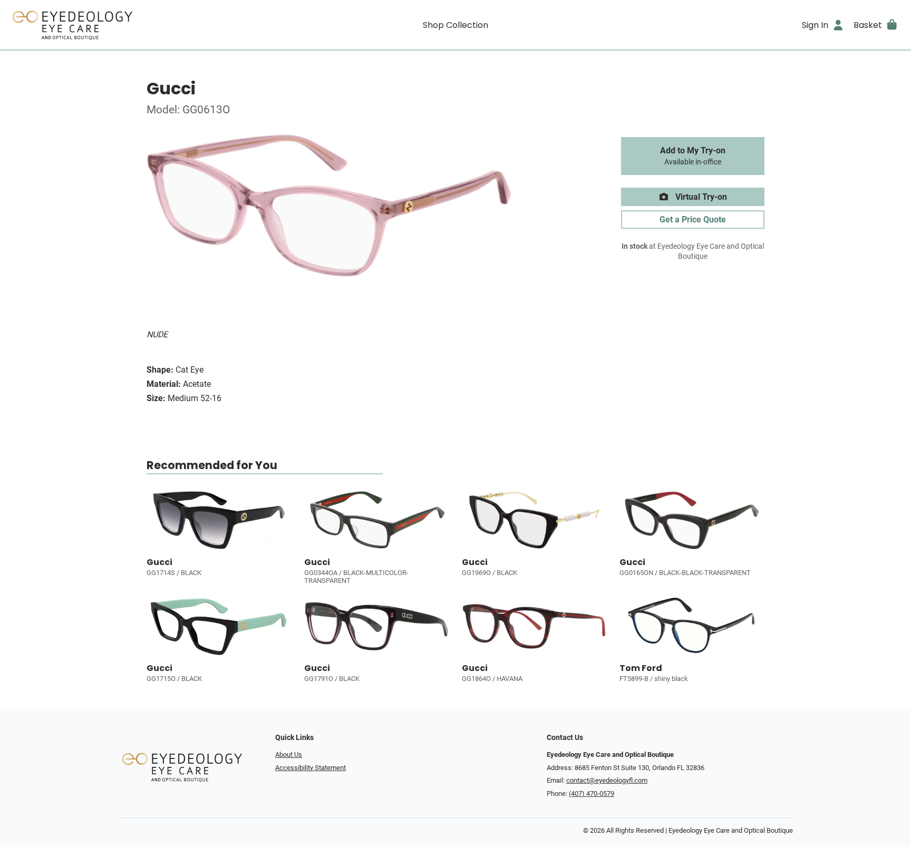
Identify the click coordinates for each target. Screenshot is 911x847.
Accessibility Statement (310, 768)
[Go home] (120, 25)
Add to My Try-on (692, 156)
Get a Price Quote (693, 220)
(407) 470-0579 (591, 793)
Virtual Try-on (700, 197)
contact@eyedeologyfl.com (606, 780)
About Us (288, 754)
